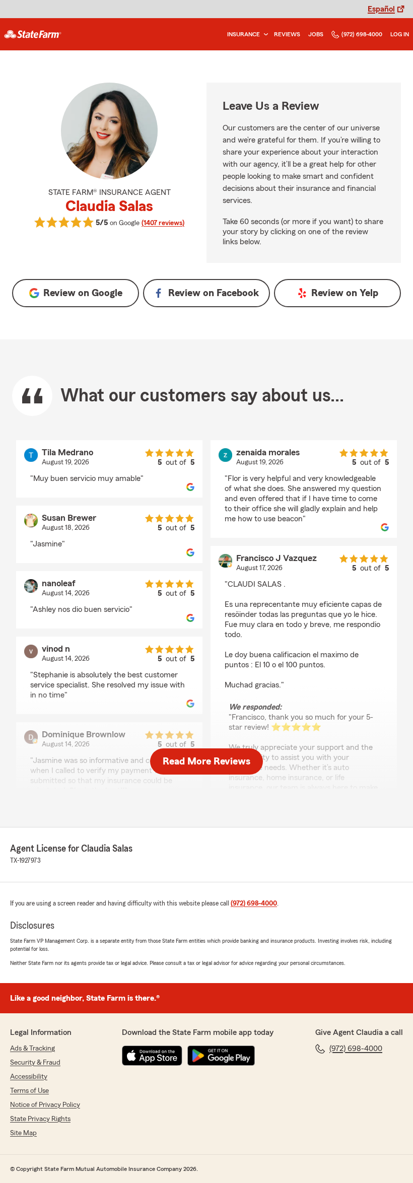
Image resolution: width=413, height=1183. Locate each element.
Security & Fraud (35, 1062)
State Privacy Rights (40, 1119)
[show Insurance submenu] (264, 34)
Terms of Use (29, 1090)
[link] (32, 34)
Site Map (23, 1133)
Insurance (243, 34)
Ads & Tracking (32, 1048)
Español (381, 9)
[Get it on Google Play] (221, 1056)
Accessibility (28, 1076)
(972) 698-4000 (361, 34)
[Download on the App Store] (152, 1056)
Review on (82, 293)
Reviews (287, 34)
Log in (399, 34)
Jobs (315, 34)
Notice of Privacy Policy (45, 1104)
